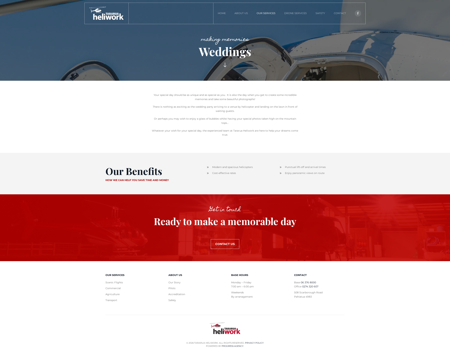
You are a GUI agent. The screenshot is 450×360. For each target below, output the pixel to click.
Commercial (113, 288)
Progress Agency (232, 346)
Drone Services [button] (295, 13)
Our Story (174, 282)
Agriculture (112, 294)
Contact (340, 13)
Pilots (171, 288)
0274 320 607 (310, 286)
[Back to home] (106, 13)
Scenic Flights (114, 282)
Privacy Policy (254, 343)
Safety (320, 13)
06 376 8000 (308, 282)
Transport (111, 300)
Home (222, 13)
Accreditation (176, 294)
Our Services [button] (266, 13)
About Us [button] (241, 13)
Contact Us (225, 244)
